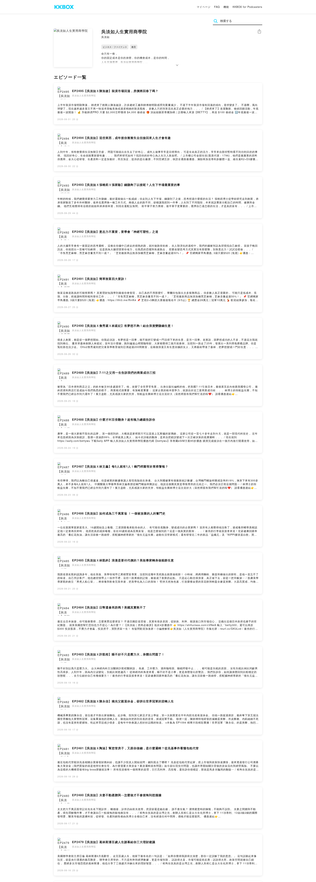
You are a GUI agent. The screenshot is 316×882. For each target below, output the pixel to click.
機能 (226, 7)
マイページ (203, 7)
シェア (259, 31)
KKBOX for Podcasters (247, 7)
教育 (133, 46)
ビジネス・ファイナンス (115, 46)
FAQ (217, 7)
